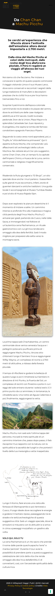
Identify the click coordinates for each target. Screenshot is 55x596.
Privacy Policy (14, 586)
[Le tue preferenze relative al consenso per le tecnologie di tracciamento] (50, 591)
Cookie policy (28, 586)
